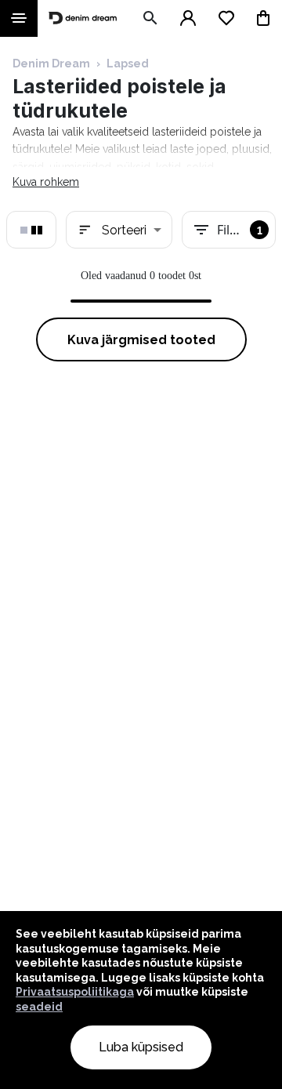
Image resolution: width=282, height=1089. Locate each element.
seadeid (39, 1006)
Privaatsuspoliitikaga (75, 992)
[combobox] (119, 230)
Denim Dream (51, 63)
